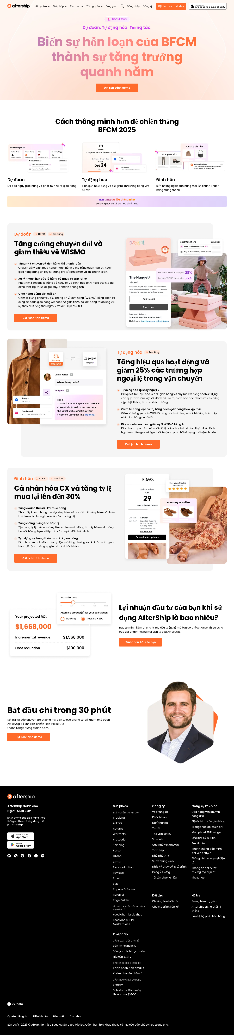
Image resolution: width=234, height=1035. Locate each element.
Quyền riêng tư (17, 1016)
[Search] (122, 6)
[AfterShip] (19, 6)
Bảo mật (58, 1016)
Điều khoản (40, 1016)
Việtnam (17, 1004)
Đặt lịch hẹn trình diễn (171, 6)
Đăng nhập (133, 6)
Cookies (75, 1016)
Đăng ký (147, 6)
